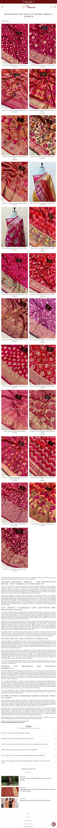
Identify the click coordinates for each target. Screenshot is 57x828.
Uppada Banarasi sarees (18, 577)
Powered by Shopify (28, 826)
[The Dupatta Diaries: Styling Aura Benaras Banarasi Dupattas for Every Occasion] (10, 792)
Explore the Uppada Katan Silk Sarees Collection (13, 722)
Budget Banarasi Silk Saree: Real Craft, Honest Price (35, 800)
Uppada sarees (5, 595)
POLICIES (28, 817)
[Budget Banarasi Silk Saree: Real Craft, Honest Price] (10, 803)
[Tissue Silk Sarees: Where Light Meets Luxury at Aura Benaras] (10, 781)
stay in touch (28, 823)
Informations (28, 820)
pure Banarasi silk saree (22, 660)
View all (28, 772)
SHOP (28, 813)
